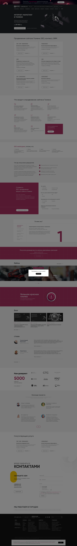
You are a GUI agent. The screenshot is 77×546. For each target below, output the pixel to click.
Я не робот (38, 273)
